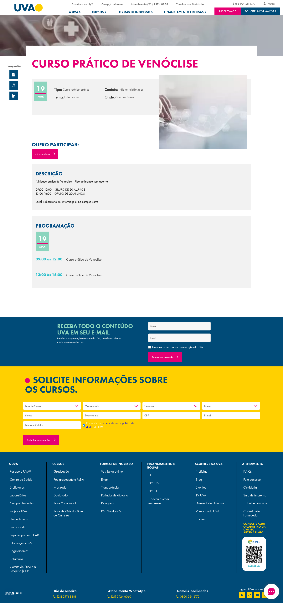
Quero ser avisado (162, 357)
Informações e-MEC (23, 543)
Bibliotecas (17, 487)
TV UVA (201, 495)
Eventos (201, 487)
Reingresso (108, 503)
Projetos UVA (18, 511)
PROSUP (154, 491)
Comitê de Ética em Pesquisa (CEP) (23, 569)
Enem (104, 480)
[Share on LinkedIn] (13, 96)
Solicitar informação (38, 440)
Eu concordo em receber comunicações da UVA (177, 347)
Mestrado (60, 487)
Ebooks (200, 519)
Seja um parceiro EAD (24, 535)
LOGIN (271, 4)
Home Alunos (19, 519)
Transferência (110, 487)
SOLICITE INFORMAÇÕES (260, 11)
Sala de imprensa (254, 495)
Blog (199, 480)
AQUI (261, 524)
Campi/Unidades (112, 4)
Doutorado (61, 495)
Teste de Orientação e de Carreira (68, 513)
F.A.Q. (247, 472)
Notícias (201, 472)
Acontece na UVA (82, 4)
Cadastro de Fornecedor (251, 513)
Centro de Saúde (21, 480)
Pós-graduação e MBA (69, 480)
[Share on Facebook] (13, 74)
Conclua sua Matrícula (190, 4)
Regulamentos (19, 551)
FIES (151, 475)
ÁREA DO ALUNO (244, 4)
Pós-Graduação (111, 511)
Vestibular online (112, 472)
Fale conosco (252, 480)
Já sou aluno (43, 154)
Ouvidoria (250, 487)
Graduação (61, 472)
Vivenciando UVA (207, 511)
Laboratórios (18, 495)
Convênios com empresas (158, 501)
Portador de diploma (114, 495)
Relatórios (16, 559)
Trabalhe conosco (255, 503)
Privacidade (18, 527)
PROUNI (154, 483)
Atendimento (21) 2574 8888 (149, 4)
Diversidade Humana (210, 503)
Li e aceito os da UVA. (110, 425)
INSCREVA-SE (227, 11)
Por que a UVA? (20, 472)
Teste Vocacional (65, 503)
